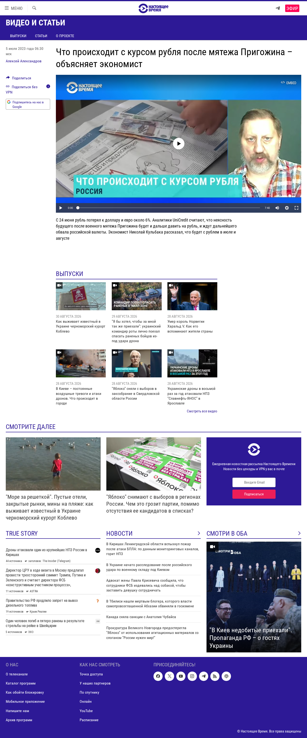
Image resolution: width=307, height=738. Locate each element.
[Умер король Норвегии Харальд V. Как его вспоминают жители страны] (192, 296)
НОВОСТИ (119, 533)
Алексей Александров (23, 61)
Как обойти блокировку (25, 692)
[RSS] (214, 676)
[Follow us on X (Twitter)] (169, 676)
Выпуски (18, 36)
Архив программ (19, 720)
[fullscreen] (296, 208)
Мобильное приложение (25, 701)
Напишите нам (17, 711)
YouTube (86, 711)
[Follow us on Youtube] (180, 676)
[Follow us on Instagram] (192, 676)
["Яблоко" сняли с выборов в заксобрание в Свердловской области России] (137, 363)
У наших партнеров (95, 683)
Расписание (89, 720)
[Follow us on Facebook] (158, 676)
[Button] (18, 79)
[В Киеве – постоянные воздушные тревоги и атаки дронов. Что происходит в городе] (81, 363)
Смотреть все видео (202, 411)
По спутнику (89, 692)
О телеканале (17, 674)
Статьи (41, 36)
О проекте (65, 36)
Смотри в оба (227, 533)
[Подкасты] (226, 676)
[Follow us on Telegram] (203, 676)
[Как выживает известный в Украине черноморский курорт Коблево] (81, 296)
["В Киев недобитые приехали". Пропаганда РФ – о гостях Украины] (254, 597)
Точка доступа (91, 674)
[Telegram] (277, 8)
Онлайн (86, 701)
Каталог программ (20, 683)
